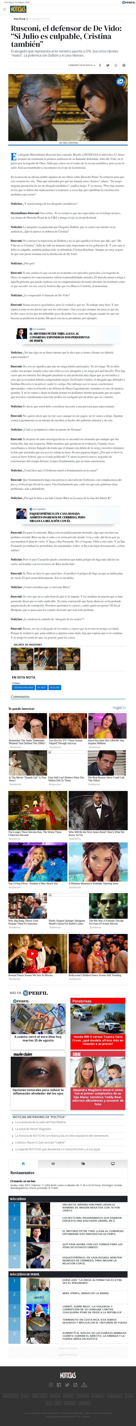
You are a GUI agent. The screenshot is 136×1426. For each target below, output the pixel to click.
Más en (15, 993)
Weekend (82, 1395)
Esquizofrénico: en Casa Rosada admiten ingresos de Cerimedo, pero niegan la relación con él (57, 517)
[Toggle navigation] (5, 9)
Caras (25, 1395)
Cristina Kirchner (23, 687)
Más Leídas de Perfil (25, 1274)
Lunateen (70, 1403)
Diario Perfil (10, 1395)
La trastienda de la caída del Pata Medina (40, 1122)
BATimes (84, 1403)
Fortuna (55, 1395)
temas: (16, 683)
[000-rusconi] (45, 659)
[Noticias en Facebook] (59, 1385)
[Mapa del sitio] (84, 1385)
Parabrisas (98, 1395)
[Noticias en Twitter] (67, 1385)
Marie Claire (39, 1395)
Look (129, 1395)
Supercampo (114, 1395)
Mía (58, 1403)
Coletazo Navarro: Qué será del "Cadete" (40, 1142)
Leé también (39, 329)
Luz (49, 1403)
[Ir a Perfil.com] (128, 2)
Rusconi (54, 687)
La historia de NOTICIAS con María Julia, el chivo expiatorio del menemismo (62, 1135)
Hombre (68, 1395)
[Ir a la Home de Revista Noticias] (17, 9)
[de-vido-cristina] (22, 659)
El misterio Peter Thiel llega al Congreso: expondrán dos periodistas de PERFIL (59, 337)
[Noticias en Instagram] (51, 1385)
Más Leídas (18, 1199)
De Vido (42, 687)
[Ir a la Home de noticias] (68, 1375)
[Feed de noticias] (75, 1385)
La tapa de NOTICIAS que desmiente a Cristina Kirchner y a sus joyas (57, 1149)
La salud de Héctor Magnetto (33, 1129)
